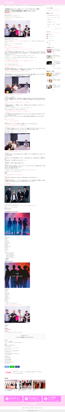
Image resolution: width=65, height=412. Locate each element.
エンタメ (49, 42)
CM (52, 17)
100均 (48, 17)
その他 (49, 44)
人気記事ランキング (41, 3)
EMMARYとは (57, 3)
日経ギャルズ (50, 34)
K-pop (48, 26)
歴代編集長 (53, 3)
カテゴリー (37, 3)
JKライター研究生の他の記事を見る (18, 373)
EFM (58, 17)
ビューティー (50, 38)
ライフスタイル (50, 36)
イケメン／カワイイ (13, 5)
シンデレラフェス (51, 40)
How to (54, 24)
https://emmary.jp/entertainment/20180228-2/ (12, 61)
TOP (59, 3)
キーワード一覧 (58, 28)
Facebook (49, 24)
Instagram (58, 24)
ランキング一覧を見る (57, 68)
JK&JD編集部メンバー (48, 3)
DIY (55, 17)
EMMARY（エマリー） (7, 5)
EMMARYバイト (50, 19)
